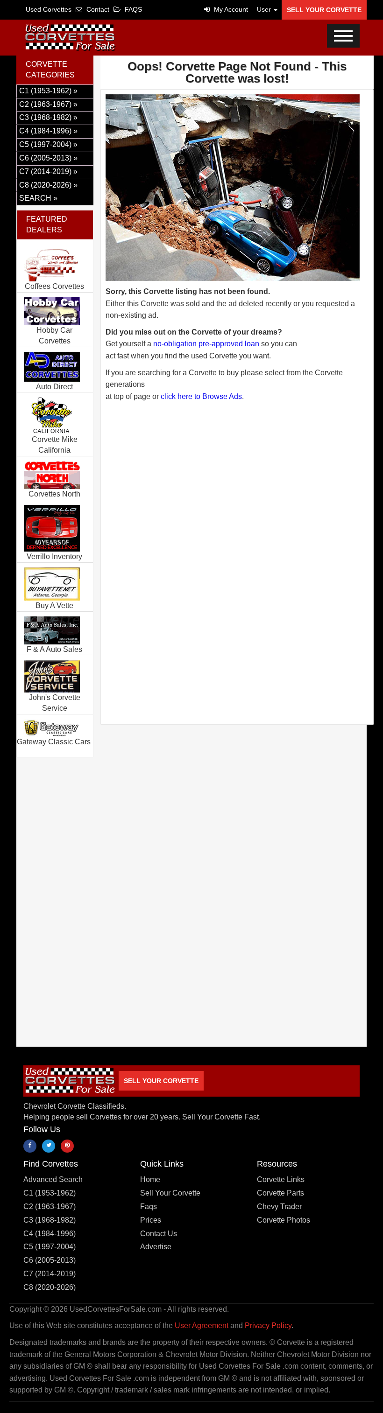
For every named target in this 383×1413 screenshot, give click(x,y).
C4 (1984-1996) (49, 1234)
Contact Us (158, 1234)
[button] (264, 9)
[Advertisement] (237, 485)
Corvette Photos (283, 1220)
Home (150, 1179)
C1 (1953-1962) (49, 1193)
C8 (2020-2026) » (48, 185)
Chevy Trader (279, 1206)
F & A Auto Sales (54, 649)
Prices (150, 1220)
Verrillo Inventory (54, 556)
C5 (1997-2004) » (48, 144)
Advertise (155, 1247)
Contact (97, 9)
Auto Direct (54, 387)
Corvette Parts (280, 1193)
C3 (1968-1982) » (48, 117)
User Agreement (201, 1325)
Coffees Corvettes (54, 286)
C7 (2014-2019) (49, 1274)
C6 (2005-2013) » (48, 158)
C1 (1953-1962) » (48, 91)
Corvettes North (54, 494)
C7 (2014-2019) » (48, 171)
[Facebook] (29, 1146)
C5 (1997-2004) (49, 1247)
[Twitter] (48, 1146)
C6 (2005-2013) (49, 1260)
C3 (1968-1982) (49, 1220)
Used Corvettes (48, 9)
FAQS (132, 9)
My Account (230, 9)
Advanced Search (53, 1179)
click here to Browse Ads (201, 396)
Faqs (148, 1206)
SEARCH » (38, 198)
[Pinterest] (67, 1146)
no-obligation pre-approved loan (206, 344)
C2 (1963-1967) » (48, 104)
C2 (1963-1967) (49, 1206)
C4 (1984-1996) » (48, 131)
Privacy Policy (268, 1325)
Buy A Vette (54, 605)
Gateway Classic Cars (54, 742)
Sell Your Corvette (324, 10)
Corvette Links (281, 1179)
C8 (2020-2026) (49, 1287)
